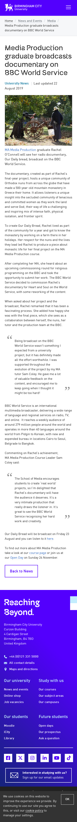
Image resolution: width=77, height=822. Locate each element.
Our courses (47, 689)
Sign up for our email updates (45, 775)
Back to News (21, 571)
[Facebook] (8, 758)
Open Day (16, 557)
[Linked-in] (44, 758)
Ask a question (49, 738)
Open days (46, 725)
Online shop (12, 696)
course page (37, 553)
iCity (7, 732)
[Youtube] (57, 758)
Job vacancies (14, 702)
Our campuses (49, 702)
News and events (16, 689)
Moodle (9, 725)
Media (51, 21)
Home (9, 21)
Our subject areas (51, 696)
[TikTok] (69, 758)
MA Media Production (20, 150)
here (50, 539)
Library (9, 738)
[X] (20, 758)
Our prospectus (50, 732)
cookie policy (34, 810)
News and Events (30, 21)
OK (67, 799)
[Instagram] (32, 758)
